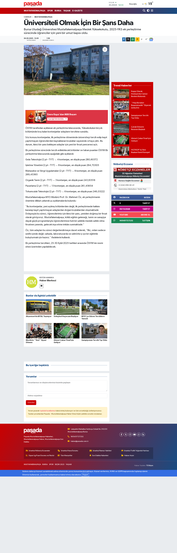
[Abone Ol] (151, 39)
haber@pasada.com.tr (79, 441)
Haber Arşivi (129, 455)
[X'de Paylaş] (128, 39)
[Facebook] (121, 434)
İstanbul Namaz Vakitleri (102, 451)
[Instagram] (130, 434)
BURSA (58, 11)
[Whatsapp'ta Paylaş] (133, 39)
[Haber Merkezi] (31, 282)
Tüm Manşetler (66, 455)
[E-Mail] (41, 286)
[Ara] (144, 10)
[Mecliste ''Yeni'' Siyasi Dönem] (39, 331)
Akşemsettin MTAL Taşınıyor (39, 316)
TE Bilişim (149, 465)
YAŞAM (66, 11)
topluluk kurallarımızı (48, 411)
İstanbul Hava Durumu (69, 451)
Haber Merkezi (47, 280)
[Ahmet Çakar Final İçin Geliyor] (66, 331)
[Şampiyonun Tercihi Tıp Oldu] (94, 331)
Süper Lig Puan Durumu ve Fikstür (41, 455)
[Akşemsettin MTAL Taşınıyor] (39, 307)
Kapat (85, 475)
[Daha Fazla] (137, 39)
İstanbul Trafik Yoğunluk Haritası (136, 451)
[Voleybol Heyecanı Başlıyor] (66, 307)
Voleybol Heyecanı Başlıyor (66, 316)
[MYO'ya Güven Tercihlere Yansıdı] (94, 307)
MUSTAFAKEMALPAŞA (34, 11)
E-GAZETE (77, 11)
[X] (126, 434)
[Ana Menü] (151, 10)
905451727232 (77, 436)
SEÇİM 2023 (59, 464)
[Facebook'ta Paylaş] (124, 39)
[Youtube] (134, 434)
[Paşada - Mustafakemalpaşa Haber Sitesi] (33, 3)
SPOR (50, 11)
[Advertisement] (132, 62)
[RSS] (143, 434)
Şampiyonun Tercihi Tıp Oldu (94, 340)
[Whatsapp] (139, 434)
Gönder (31, 403)
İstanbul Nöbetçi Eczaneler (39, 451)
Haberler (27, 17)
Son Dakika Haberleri (100, 455)
